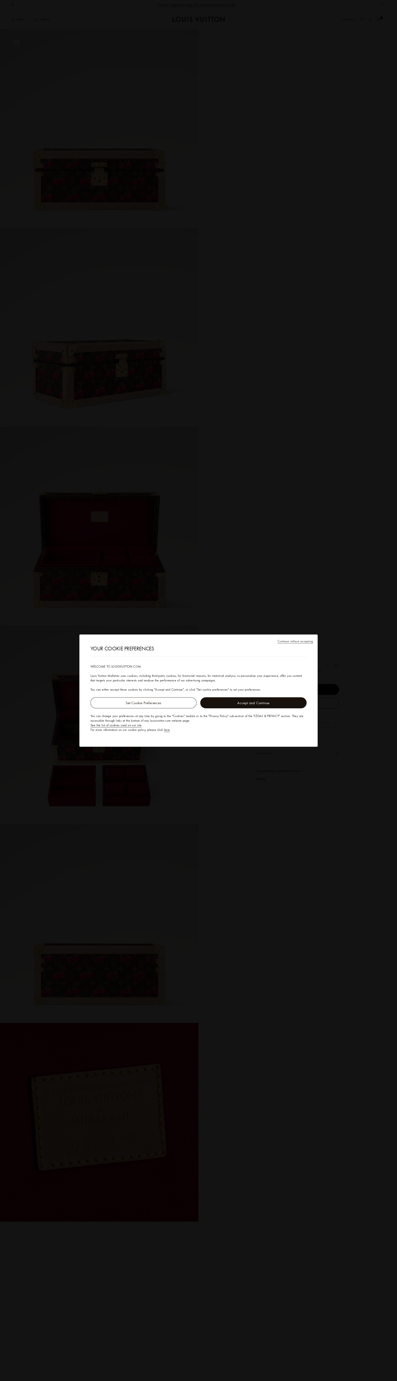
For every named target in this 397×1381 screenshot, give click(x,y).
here (167, 730)
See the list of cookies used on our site (116, 725)
